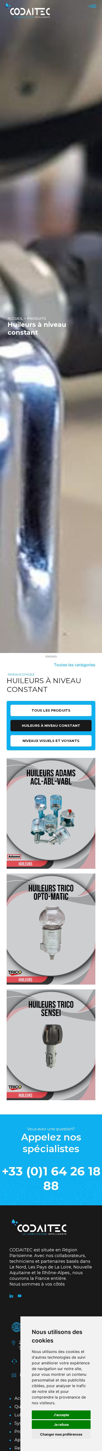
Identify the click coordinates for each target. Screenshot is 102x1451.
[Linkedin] (13, 1295)
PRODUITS (36, 318)
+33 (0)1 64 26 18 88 (51, 1178)
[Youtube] (22, 1295)
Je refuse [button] (61, 1425)
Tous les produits (51, 710)
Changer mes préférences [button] (61, 1434)
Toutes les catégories (74, 665)
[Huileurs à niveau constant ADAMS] (51, 813)
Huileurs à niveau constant (51, 725)
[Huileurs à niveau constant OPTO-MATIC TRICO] (51, 929)
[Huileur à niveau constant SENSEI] (51, 1044)
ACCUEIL (15, 318)
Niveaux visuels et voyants (51, 741)
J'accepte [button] (61, 1415)
